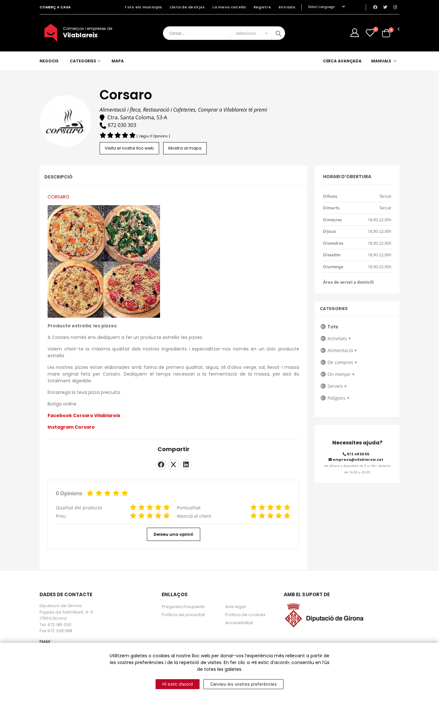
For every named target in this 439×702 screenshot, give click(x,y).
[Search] (278, 33)
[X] (173, 464)
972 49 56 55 (357, 454)
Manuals (381, 61)
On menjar (340, 374)
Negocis (49, 61)
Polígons (338, 398)
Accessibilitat (239, 623)
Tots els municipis (143, 7)
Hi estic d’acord (177, 684)
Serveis (337, 386)
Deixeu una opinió (173, 534)
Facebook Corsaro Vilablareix (84, 415)
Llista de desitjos (187, 7)
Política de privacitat (183, 615)
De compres (342, 362)
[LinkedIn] (186, 464)
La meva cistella (229, 7)
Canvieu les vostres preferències (243, 684)
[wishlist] (370, 32)
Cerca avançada (342, 61)
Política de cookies (245, 615)
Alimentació (342, 350)
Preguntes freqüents (183, 607)
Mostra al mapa (185, 148)
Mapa (118, 61)
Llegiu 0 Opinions (154, 136)
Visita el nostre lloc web (129, 148)
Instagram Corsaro (72, 427)
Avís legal (235, 607)
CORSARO (58, 197)
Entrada (287, 7)
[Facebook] (161, 464)
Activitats (339, 338)
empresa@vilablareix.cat (357, 459)
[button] (386, 33)
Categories (83, 61)
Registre (262, 7)
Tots (332, 327)
